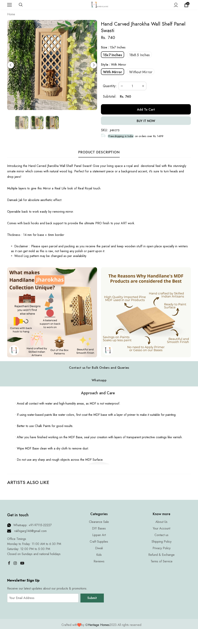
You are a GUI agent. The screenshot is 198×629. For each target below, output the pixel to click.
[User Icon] (175, 5)
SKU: (104, 130)
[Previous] (10, 65)
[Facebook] (7, 563)
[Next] (93, 65)
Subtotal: (109, 96)
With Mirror (112, 72)
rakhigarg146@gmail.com (30, 531)
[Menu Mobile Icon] (9, 5)
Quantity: (110, 86)
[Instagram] (15, 563)
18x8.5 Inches (139, 55)
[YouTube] (22, 563)
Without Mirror (140, 72)
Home (11, 14)
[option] (52, 65)
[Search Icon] (24, 5)
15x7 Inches (112, 55)
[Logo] (99, 4)
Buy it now (146, 121)
